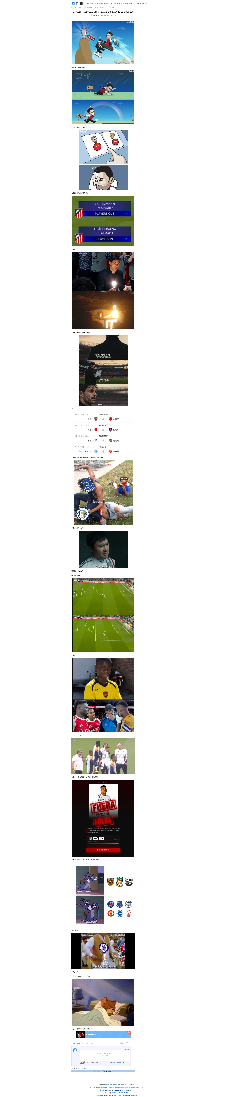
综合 (118, 3)
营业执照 (107, 1093)
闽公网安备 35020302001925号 (120, 1093)
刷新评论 (84, 1068)
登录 (88, 1043)
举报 (129, 1043)
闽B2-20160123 (118, 1090)
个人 (134, 3)
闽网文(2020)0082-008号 (107, 1090)
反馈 (123, 1043)
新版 (146, 3)
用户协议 (98, 1087)
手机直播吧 (106, 1084)
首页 (87, 3)
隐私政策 (103, 1087)
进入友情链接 (131, 1084)
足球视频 (100, 3)
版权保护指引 (134, 1095)
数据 (126, 3)
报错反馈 (107, 1087)
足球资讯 (113, 3)
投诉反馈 (112, 1087)
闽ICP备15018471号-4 (128, 1090)
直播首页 (73, 8)
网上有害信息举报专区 (120, 1087)
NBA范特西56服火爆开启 (117, 1062)
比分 (122, 3)
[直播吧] (77, 3)
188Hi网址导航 (114, 1084)
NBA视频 (93, 3)
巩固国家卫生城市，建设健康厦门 (134, 1087)
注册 (92, 1043)
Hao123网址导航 (122, 1084)
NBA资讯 (106, 3)
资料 (130, 3)
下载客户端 (140, 3)
